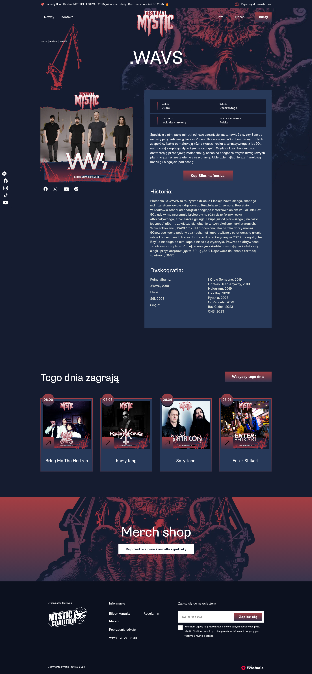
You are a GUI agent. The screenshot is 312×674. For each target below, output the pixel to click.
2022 (123, 638)
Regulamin (151, 614)
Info (221, 17)
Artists (53, 41)
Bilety (263, 17)
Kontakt (67, 17)
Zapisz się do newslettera (256, 4)
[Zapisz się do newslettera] (237, 4)
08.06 (48, 400)
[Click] (48, 443)
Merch (239, 17)
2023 (113, 638)
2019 (133, 638)
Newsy (49, 17)
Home (43, 41)
